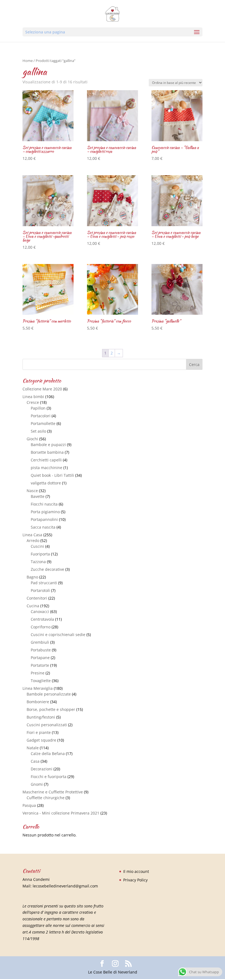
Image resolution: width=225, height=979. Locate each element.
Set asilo (38, 431)
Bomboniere (38, 701)
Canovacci (40, 611)
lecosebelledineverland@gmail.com (65, 886)
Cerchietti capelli (46, 459)
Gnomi (37, 784)
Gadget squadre (41, 740)
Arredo (33, 540)
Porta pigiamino (45, 511)
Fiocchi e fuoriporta (48, 776)
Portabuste (41, 649)
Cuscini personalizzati (47, 724)
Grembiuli (40, 642)
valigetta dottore (46, 483)
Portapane (40, 657)
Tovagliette (41, 680)
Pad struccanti (44, 582)
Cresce (33, 402)
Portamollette (43, 423)
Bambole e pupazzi (48, 444)
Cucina (33, 605)
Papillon (38, 408)
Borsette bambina (47, 452)
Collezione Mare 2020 (42, 388)
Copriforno (40, 626)
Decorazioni (41, 768)
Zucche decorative (47, 569)
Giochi (32, 438)
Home (27, 60)
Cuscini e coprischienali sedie (58, 634)
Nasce (32, 490)
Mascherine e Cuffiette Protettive (52, 791)
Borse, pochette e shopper (51, 709)
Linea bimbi (33, 396)
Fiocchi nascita (44, 504)
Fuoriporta (40, 554)
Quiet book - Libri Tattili (52, 475)
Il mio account (136, 871)
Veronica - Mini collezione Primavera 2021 (60, 813)
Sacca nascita (43, 527)
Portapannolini (44, 519)
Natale (33, 747)
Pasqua (29, 805)
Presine (37, 673)
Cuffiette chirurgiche (45, 797)
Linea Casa (32, 534)
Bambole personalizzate (49, 694)
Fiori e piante (39, 732)
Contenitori (37, 598)
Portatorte (40, 665)
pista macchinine (46, 467)
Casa (35, 761)
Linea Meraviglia (37, 688)
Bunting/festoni (41, 717)
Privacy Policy (135, 879)
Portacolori (40, 415)
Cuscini (37, 546)
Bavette (37, 496)
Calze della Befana (48, 753)
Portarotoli (40, 590)
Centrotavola (42, 619)
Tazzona (38, 561)
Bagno (32, 577)
